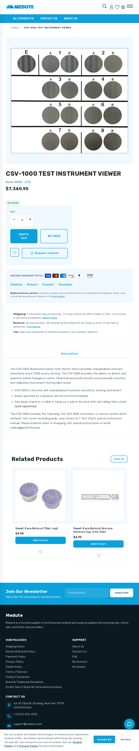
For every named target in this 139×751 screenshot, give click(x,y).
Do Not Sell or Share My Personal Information (34, 687)
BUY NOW (54, 236)
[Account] (111, 7)
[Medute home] (20, 7)
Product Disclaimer (18, 677)
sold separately (26, 406)
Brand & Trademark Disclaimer (24, 682)
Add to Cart (40, 540)
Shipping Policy (15, 646)
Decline (126, 739)
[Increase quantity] (30, 218)
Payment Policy (16, 656)
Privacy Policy (15, 661)
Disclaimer (66, 284)
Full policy (34, 326)
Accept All (104, 739)
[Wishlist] (117, 7)
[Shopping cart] (123, 7)
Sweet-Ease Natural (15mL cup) (36, 528)
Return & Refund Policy (20, 651)
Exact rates (49, 317)
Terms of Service (16, 671)
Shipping (16, 284)
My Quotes (79, 666)
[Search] (104, 6)
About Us (70, 18)
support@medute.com (28, 724)
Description (69, 353)
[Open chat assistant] (129, 724)
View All (119, 459)
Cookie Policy (14, 666)
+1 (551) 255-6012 (25, 714)
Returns (32, 284)
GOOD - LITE (22, 182)
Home (15, 27)
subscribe (122, 592)
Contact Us (48, 18)
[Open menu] (130, 6)
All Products (23, 18)
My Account (79, 661)
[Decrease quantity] (14, 218)
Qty (12, 211)
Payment (48, 284)
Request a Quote (47, 253)
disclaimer (59, 296)
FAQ (74, 656)
